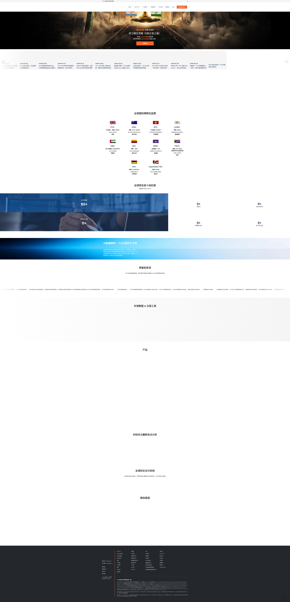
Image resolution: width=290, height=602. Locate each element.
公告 (146, 551)
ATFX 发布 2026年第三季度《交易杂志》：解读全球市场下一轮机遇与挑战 (160, 68)
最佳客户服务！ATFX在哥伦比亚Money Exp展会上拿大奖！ (122, 68)
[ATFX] (107, 7)
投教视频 (153, 7)
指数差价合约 (133, 555)
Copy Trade (162, 553)
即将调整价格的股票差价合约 (150, 569)
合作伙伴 (161, 7)
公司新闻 (118, 562)
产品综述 (147, 558)
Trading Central (162, 567)
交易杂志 (161, 560)
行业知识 (152, 445)
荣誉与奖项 (119, 558)
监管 (118, 560)
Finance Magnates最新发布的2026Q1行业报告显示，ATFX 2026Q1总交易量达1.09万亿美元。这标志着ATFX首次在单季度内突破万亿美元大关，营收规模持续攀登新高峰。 (191, 524)
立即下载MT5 (130, 412)
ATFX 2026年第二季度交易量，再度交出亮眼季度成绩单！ (103, 68)
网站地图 (103, 573)
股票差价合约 (133, 558)
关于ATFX (137, 7)
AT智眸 (161, 551)
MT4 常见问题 (148, 560)
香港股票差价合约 (134, 560)
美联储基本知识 (148, 562)
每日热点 (108, 445)
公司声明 (147, 553)
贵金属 (132, 551)
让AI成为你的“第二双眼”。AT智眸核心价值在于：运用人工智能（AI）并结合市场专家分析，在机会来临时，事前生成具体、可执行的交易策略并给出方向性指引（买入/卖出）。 (170, 522)
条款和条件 (104, 569)
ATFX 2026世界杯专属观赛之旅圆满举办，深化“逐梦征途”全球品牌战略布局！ (66, 68)
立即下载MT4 (114, 412)
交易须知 (147, 555)
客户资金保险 (119, 555)
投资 (130, 7)
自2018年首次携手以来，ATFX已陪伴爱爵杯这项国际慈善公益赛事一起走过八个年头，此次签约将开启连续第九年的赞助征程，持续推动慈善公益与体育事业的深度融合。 (129, 522)
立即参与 (145, 43)
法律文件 (103, 571)
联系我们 (167, 7)
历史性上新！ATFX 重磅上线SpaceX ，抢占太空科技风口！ (179, 68)
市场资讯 (145, 7)
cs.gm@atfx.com (109, 563)
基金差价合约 (133, 562)
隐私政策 (103, 566)
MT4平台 (133, 569)
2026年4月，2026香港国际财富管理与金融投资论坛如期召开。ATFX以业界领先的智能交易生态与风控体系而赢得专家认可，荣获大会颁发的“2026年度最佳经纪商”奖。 (109, 523)
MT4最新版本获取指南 (149, 567)
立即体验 (137, 326)
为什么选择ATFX (120, 553)
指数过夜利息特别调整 (109, 1)
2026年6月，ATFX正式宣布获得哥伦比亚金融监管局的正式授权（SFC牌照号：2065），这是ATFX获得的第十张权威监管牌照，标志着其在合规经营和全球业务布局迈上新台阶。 (150, 523)
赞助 (118, 567)
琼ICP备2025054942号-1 (106, 578)
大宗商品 (133, 553)
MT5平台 (133, 567)
